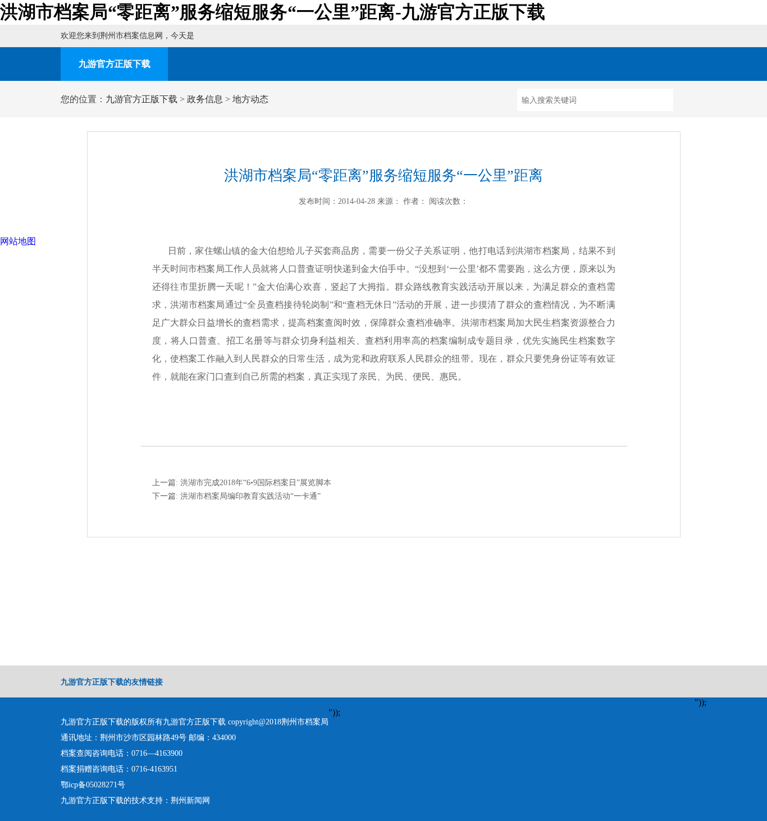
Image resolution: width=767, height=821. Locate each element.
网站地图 (18, 241)
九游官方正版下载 (114, 64)
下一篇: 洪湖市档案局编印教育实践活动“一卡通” (236, 496)
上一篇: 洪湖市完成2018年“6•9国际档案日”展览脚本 (241, 482)
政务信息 (205, 99)
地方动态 (250, 99)
